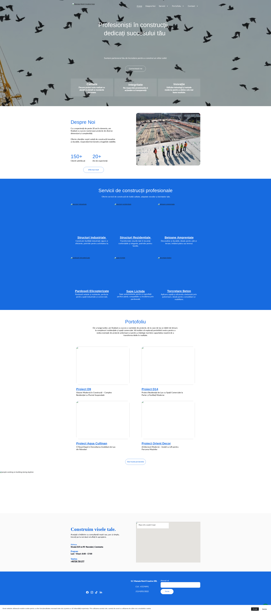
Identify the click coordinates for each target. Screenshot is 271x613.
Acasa (139, 6)
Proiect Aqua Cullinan (91, 443)
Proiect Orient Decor (156, 443)
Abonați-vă (165, 580)
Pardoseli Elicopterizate (92, 291)
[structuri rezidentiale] (135, 218)
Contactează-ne (135, 69)
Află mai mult (93, 170)
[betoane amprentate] (179, 218)
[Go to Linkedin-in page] (101, 592)
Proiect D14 (150, 389)
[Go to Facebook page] (87, 592)
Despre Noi (150, 6)
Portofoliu (176, 6)
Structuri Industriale (92, 237)
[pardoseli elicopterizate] (92, 272)
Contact (191, 6)
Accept (255, 609)
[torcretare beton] (179, 272)
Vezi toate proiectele (135, 462)
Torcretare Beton (179, 291)
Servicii (162, 6)
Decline (264, 609)
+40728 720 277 (77, 562)
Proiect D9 (83, 389)
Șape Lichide (135, 291)
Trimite (167, 591)
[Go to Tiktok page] (96, 592)
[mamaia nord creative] (168, 139)
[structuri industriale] (92, 218)
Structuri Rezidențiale (135, 237)
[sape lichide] (135, 272)
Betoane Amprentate (179, 237)
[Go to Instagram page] (92, 592)
